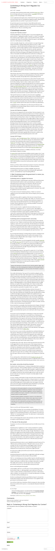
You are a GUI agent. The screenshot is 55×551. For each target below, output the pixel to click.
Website (8, 532)
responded (34, 14)
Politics (34, 495)
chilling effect (26, 329)
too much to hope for (14, 159)
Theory (20, 495)
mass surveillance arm (36, 147)
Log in (8, 545)
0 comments (18, 10)
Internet (27, 495)
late (29, 138)
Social (31, 495)
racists (14, 102)
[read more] (28, 493)
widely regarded (40, 259)
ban (31, 65)
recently (41, 255)
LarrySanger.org (10, 2)
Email (8, 527)
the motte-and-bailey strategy (20, 86)
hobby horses (24, 138)
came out (14, 153)
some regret (18, 242)
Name (8, 522)
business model (40, 144)
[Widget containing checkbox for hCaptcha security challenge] (13, 538)
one (17, 138)
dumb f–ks (13, 142)
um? (11, 158)
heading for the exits (35, 357)
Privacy (24, 495)
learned (15, 253)
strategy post (37, 12)
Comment (9, 508)
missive (12, 15)
